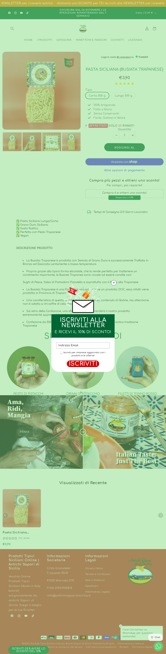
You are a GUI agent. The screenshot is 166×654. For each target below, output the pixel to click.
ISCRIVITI (83, 363)
